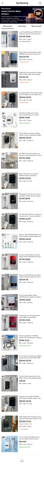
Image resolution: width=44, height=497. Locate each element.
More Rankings (37, 9)
